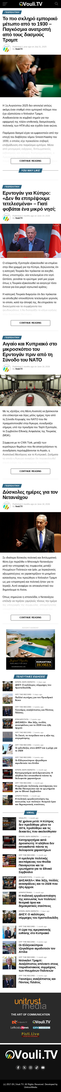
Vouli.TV (19, 49)
